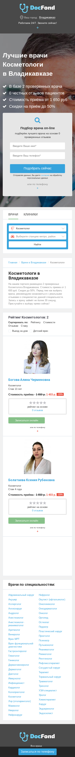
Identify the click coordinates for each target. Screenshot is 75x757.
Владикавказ (47, 17)
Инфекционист (16, 683)
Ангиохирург (15, 608)
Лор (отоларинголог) (19, 701)
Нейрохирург (15, 715)
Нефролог (44, 595)
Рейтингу (36, 322)
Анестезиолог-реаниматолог (16, 624)
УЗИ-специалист (48, 690)
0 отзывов (37, 410)
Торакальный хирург (50, 676)
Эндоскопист (46, 713)
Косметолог (14, 385)
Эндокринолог (46, 708)
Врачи (13, 214)
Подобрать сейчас (38, 168)
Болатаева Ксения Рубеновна (31, 480)
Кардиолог (14, 687)
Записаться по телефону (37, 751)
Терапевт (44, 672)
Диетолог (13, 674)
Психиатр (44, 640)
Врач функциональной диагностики (20, 645)
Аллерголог (14, 604)
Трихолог (44, 686)
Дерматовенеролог (18, 664)
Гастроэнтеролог (17, 651)
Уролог (42, 695)
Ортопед (43, 617)
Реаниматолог (46, 649)
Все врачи (36, 746)
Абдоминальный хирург (21, 595)
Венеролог (14, 634)
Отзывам (13, 325)
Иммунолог (14, 678)
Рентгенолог (45, 658)
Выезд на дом (20, 331)
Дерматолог (14, 669)
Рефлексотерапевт (49, 663)
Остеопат (44, 622)
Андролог (13, 613)
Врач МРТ (13, 639)
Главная (12, 262)
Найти (37, 244)
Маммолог (14, 705)
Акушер (12, 599)
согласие (45, 175)
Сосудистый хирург (49, 667)
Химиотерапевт (47, 699)
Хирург (42, 704)
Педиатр (43, 626)
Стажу (24, 325)
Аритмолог (14, 630)
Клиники (31, 214)
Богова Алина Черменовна (29, 380)
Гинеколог (13, 660)
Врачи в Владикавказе (33, 262)
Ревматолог (45, 654)
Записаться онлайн (26, 420)
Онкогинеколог (47, 604)
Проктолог (44, 636)
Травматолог (46, 681)
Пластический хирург (50, 631)
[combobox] (37, 228)
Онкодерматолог (48, 608)
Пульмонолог (46, 645)
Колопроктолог (16, 692)
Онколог (43, 613)
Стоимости (49, 322)
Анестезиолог (15, 617)
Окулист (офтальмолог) (52, 599)
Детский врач (40, 331)
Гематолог (14, 655)
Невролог (13, 710)
